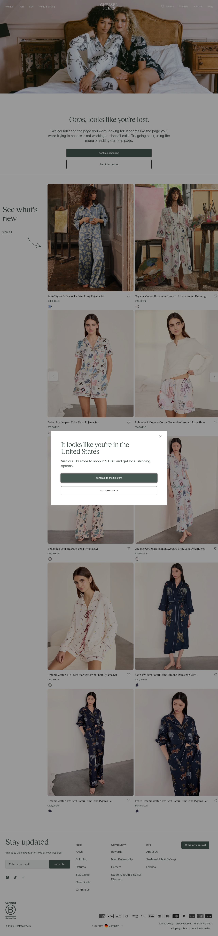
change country (109, 490)
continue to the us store (109, 477)
